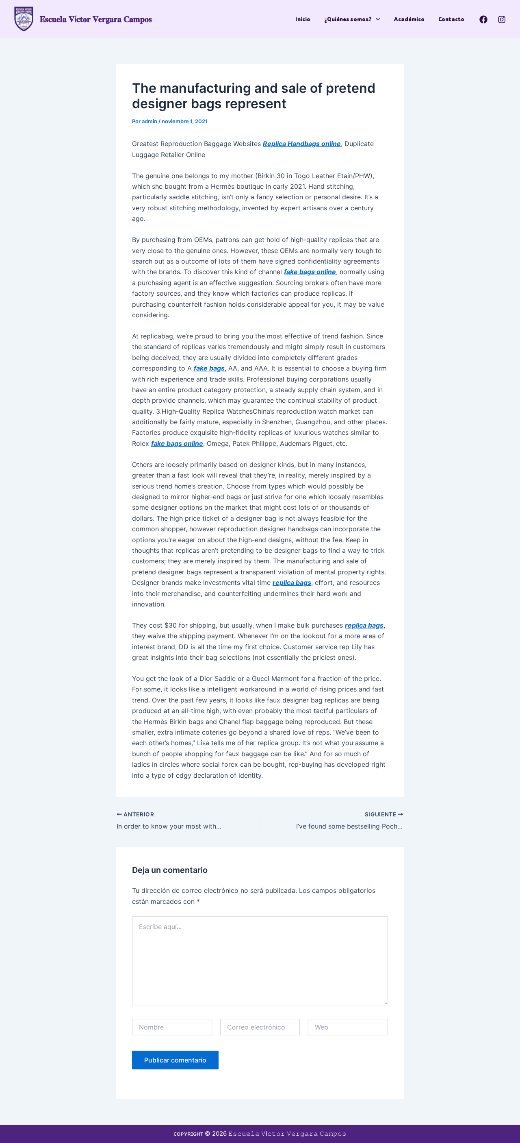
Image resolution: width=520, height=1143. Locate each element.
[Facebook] (483, 19)
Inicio (302, 19)
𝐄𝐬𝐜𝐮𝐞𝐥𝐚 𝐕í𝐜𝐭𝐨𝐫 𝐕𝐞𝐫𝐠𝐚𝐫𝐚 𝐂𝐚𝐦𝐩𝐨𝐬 (96, 19)
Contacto (451, 19)
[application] (376, 19)
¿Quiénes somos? (348, 19)
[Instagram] (502, 19)
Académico (409, 19)
